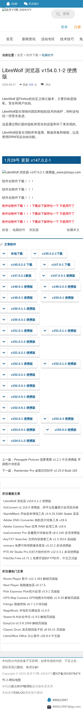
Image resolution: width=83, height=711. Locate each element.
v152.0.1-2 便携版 (64, 363)
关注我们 (34, 3)
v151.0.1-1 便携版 (64, 330)
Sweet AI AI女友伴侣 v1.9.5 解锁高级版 (29, 617)
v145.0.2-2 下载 (21, 264)
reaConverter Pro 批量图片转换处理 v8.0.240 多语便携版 (41, 532)
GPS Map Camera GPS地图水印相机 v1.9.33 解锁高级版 (41, 597)
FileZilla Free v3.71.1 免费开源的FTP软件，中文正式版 (40, 558)
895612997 (60, 700)
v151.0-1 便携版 (22, 330)
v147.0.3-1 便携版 (63, 275)
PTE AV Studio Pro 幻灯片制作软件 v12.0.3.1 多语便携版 (41, 552)
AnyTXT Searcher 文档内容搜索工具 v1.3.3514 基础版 (39, 539)
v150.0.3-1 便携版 (23, 319)
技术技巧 (67, 39)
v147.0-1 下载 (61, 264)
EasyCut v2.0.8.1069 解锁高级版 (25, 623)
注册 (77, 27)
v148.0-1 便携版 (22, 286)
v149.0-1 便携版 (22, 297)
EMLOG (19, 692)
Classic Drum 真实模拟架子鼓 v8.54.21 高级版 (34, 629)
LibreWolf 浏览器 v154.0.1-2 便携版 (27, 501)
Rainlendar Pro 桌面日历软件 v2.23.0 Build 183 (45, 470)
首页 (9, 39)
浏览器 (34, 230)
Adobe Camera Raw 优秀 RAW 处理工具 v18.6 (34, 526)
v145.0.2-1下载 (52, 253)
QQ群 (14, 3)
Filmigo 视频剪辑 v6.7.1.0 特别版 (25, 604)
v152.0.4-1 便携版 (23, 385)
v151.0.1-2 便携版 (23, 341)
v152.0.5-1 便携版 (23, 396)
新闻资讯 (29, 39)
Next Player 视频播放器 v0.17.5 (24, 585)
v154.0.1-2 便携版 (23, 440)
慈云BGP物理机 (21, 686)
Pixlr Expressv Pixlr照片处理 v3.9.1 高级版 (31, 591)
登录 (64, 27)
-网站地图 (14, 680)
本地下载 (17, 253)
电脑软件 (48, 55)
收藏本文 (73, 230)
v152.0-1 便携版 (22, 363)
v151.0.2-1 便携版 (23, 352)
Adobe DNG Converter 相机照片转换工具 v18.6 (35, 520)
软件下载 (32, 55)
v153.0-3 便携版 (63, 418)
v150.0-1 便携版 (63, 297)
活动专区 (48, 39)
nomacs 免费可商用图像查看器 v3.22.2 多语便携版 (37, 545)
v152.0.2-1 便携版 (23, 374)
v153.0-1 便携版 (22, 418)
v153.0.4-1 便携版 (23, 429)
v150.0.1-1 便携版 (23, 308)
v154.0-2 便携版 (65, 429)
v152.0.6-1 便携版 (23, 407)
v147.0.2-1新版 (21, 275)
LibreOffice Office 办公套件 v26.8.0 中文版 (31, 636)
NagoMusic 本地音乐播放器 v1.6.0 (26, 610)
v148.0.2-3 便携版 (64, 286)
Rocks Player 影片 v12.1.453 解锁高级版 (30, 578)
